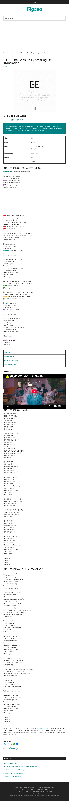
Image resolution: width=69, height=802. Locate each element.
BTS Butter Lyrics (9, 352)
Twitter (33, 791)
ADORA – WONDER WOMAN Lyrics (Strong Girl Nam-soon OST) (22, 766)
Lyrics (11, 747)
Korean (15, 747)
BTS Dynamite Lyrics (10, 365)
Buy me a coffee (34, 793)
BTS (12, 749)
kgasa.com (26, 787)
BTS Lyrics (16, 749)
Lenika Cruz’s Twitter (43, 728)
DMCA (32, 789)
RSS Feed (46, 789)
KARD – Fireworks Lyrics (10, 763)
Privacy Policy (39, 789)
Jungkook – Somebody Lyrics (12, 776)
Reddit (44, 791)
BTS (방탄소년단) (13, 120)
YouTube (49, 791)
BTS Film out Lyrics (10, 356)
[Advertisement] (34, 36)
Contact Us (27, 789)
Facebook (28, 791)
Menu (35, 2)
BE (31, 138)
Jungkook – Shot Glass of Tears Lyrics (14, 770)
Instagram (39, 791)
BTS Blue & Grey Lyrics (11, 360)
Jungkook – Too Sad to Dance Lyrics (14, 773)
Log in (52, 787)
